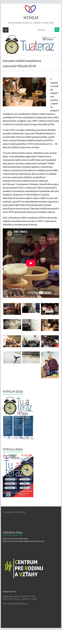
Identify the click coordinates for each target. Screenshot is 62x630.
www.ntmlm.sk (29, 224)
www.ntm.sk (27, 221)
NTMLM (31, 17)
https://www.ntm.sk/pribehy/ (15, 538)
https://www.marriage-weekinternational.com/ (24, 541)
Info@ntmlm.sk (9, 591)
